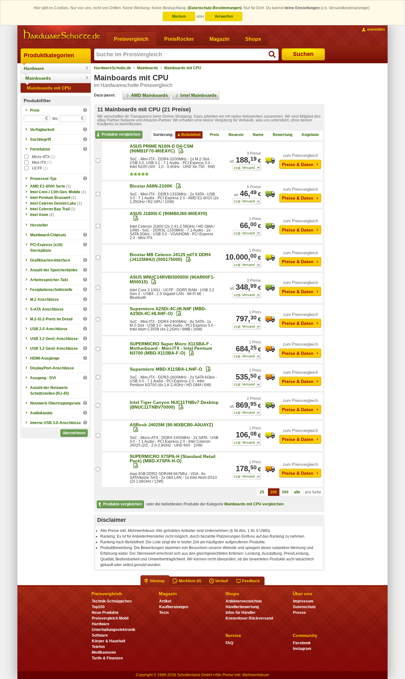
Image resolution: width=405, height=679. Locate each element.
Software (100, 635)
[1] (247, 167)
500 (285, 492)
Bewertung (282, 135)
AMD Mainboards (149, 95)
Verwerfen (224, 16)
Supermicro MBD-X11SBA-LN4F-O (166, 369)
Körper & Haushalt (108, 641)
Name (258, 135)
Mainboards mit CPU (49, 88)
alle (297, 492)
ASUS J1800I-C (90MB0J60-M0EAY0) (168, 213)
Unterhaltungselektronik (113, 629)
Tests (164, 612)
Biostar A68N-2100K (151, 185)
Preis (214, 135)
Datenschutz (304, 607)
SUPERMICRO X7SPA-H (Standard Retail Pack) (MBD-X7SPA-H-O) (172, 458)
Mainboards (38, 78)
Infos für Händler (241, 612)
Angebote (310, 135)
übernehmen (74, 433)
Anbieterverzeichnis (244, 601)
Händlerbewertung (242, 607)
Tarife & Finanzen (107, 658)
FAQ (229, 643)
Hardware (34, 68)
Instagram (302, 648)
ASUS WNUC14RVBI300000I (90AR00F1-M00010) (172, 279)
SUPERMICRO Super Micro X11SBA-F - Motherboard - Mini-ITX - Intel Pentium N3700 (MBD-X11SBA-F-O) (171, 348)
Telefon (98, 647)
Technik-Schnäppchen (112, 601)
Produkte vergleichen (121, 134)
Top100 (98, 607)
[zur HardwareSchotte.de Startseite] (61, 34)
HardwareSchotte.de (112, 68)
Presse (299, 612)
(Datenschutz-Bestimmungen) (215, 8)
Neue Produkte (105, 612)
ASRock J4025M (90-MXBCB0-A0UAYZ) (171, 425)
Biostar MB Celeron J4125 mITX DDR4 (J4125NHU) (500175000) (170, 257)
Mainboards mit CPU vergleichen (254, 504)
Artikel (165, 601)
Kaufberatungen (173, 607)
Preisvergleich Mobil (110, 618)
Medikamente (104, 652)
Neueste (236, 135)
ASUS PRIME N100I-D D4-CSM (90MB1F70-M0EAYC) (161, 148)
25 (262, 492)
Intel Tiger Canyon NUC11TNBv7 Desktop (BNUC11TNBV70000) (174, 405)
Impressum (303, 601)
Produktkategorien (49, 55)
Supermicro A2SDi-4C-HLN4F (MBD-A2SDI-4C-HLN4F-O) (168, 311)
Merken (179, 16)
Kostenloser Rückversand (249, 618)
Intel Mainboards (198, 95)
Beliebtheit (191, 135)
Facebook (302, 643)
